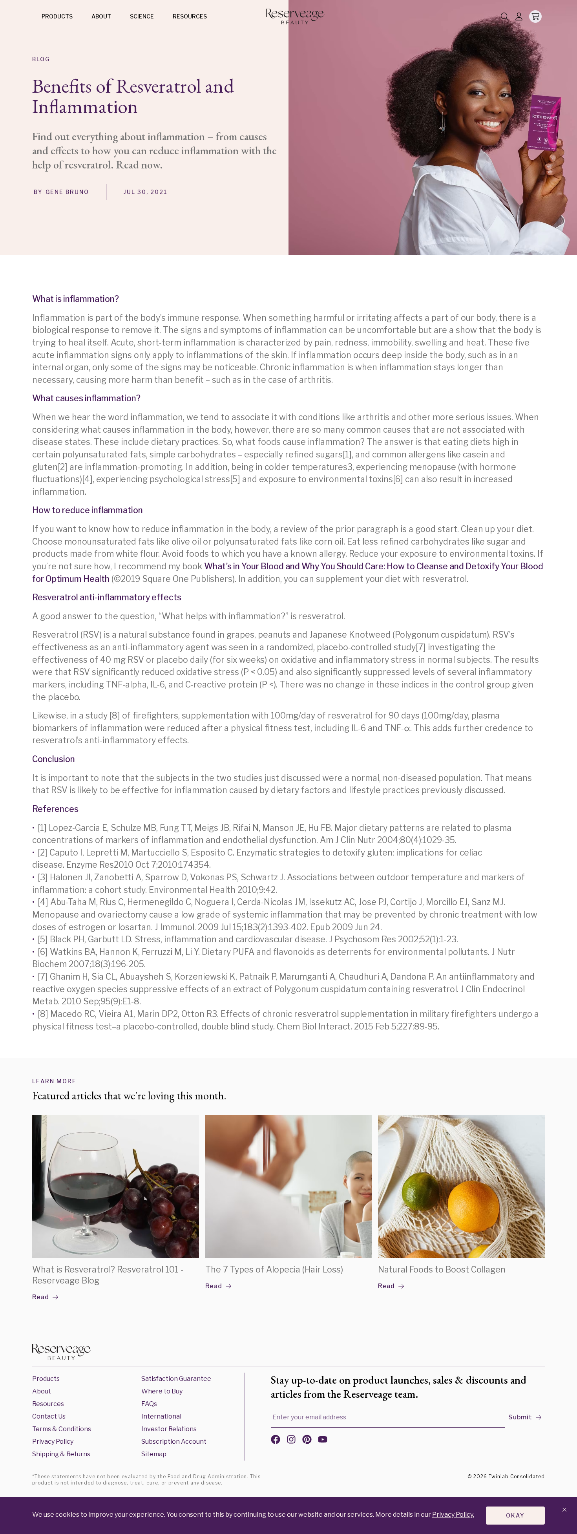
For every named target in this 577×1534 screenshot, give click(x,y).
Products (57, 16)
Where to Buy (162, 1391)
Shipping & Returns (61, 1454)
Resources (190, 16)
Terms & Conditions (61, 1429)
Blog (41, 59)
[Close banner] (564, 1510)
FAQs (149, 1404)
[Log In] (519, 17)
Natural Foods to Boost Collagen (442, 1269)
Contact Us (49, 1416)
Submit (520, 1417)
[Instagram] (291, 1441)
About (101, 16)
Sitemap (153, 1454)
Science (142, 16)
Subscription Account (173, 1441)
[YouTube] (322, 1441)
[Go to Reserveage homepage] (61, 1353)
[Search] (505, 17)
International (161, 1416)
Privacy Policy (52, 1441)
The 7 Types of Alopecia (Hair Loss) (274, 1269)
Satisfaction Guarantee (176, 1378)
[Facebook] (275, 1441)
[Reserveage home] (295, 17)
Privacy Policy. (453, 1514)
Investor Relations (169, 1429)
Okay (515, 1515)
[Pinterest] (307, 1441)
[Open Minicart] (535, 16)
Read (40, 1297)
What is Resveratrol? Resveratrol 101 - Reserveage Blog (107, 1275)
